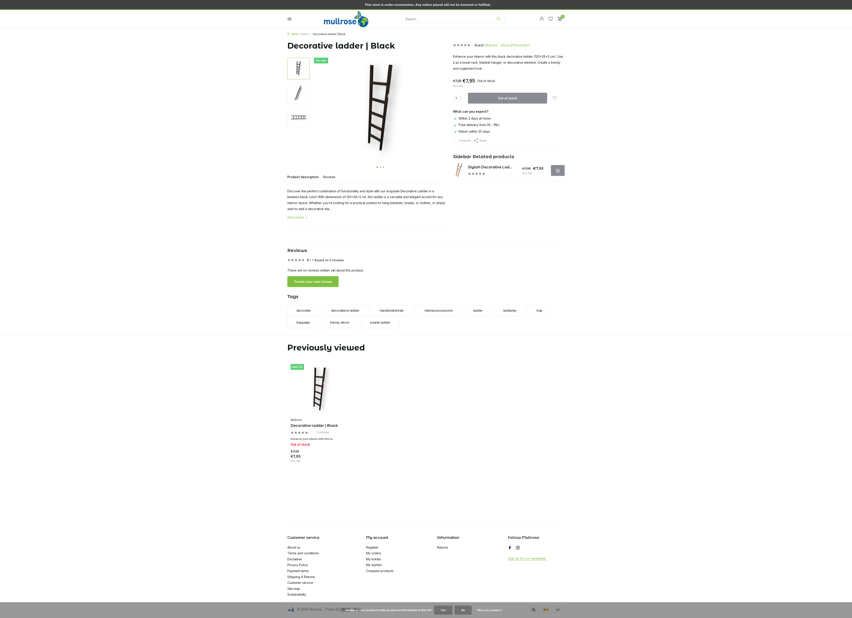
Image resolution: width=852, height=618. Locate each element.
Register (372, 547)
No (463, 610)
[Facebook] (510, 548)
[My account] (542, 18)
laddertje (509, 310)
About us (293, 547)
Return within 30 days (474, 131)
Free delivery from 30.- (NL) (479, 125)
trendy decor (339, 322)
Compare (465, 140)
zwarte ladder (380, 322)
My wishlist (374, 565)
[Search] (498, 19)
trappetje (303, 322)
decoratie (303, 310)
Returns (442, 547)
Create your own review (313, 281)
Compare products (380, 571)
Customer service (300, 583)
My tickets (373, 559)
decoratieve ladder (345, 310)
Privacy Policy (297, 565)
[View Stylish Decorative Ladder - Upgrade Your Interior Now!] (459, 170)
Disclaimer (294, 559)
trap (539, 310)
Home (304, 34)
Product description (303, 177)
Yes (443, 610)
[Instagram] (518, 548)
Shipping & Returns (301, 577)
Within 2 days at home (475, 118)
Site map (293, 588)
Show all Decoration (515, 45)
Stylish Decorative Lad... (490, 167)
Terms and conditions (303, 553)
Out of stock (507, 98)
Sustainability (296, 594)
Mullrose (491, 45)
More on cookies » (489, 610)
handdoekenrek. (392, 310)
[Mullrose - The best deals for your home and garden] (346, 19)
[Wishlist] (550, 19)
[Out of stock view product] (558, 170)
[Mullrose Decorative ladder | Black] (319, 390)
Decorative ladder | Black (314, 425)
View (341, 457)
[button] (377, 167)
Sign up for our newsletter (527, 558)
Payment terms (298, 571)
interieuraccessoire (439, 310)
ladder (478, 310)
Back (294, 34)
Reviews (329, 177)
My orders (373, 553)
